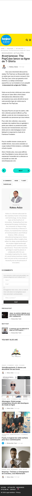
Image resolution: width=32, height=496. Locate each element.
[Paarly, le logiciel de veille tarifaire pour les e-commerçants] (16, 422)
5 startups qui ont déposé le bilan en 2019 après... (19, 329)
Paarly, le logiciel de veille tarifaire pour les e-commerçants (15, 439)
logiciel (4, 435)
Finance (4, 365)
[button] (27, 40)
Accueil (3, 487)
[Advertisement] (16, 17)
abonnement (14, 469)
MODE (16, 180)
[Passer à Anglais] (18, 489)
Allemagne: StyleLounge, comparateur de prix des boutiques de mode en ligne (15, 403)
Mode (8, 399)
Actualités (19, 53)
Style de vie (4, 489)
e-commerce (7, 180)
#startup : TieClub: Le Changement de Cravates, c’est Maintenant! (15, 472)
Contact (13, 489)
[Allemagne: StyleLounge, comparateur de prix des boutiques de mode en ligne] (16, 386)
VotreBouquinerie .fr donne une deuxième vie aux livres (14, 368)
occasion (21, 365)
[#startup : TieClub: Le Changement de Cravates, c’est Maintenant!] (16, 457)
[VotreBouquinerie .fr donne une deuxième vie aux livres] (16, 353)
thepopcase (7, 184)
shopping (25, 399)
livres (16, 365)
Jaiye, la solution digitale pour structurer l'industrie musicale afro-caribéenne (19, 314)
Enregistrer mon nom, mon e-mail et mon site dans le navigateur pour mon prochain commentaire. (16, 292)
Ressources (7, 53)
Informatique (5, 434)
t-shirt (23, 180)
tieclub (25, 469)
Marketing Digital (15, 434)
